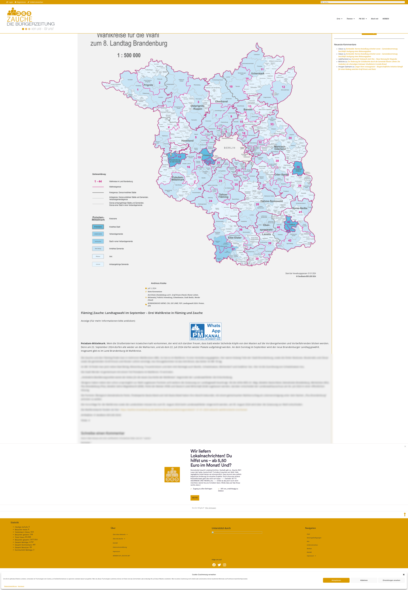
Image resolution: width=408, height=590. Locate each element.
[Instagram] (224, 565)
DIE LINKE (174, 303)
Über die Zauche (118, 539)
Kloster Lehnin (192, 295)
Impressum (21, 586)
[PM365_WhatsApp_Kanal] (205, 339)
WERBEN (385, 19)
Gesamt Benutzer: (22, 547)
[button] (404, 575)
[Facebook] (214, 565)
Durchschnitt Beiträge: (24, 550)
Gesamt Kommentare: (24, 545)
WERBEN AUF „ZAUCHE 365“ (121, 556)
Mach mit (374, 19)
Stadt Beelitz (189, 297)
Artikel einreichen (312, 545)
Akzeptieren (336, 580)
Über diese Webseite (119, 534)
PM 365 (362, 19)
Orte (338, 19)
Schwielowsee (178, 297)
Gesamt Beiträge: (22, 542)
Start (308, 534)
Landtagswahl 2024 (190, 303)
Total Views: (20, 537)
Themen (350, 19)
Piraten (201, 303)
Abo (308, 541)
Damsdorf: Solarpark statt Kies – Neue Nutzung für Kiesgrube (374, 59)
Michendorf (152, 297)
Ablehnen (364, 580)
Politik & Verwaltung (164, 297)
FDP (180, 303)
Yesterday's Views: (22, 532)
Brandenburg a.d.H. (163, 295)
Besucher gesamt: (22, 540)
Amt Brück (152, 295)
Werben (309, 549)
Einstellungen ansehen (391, 580)
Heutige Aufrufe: (22, 527)
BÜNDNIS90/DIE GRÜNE (157, 303)
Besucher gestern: (22, 534)
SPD (149, 306)
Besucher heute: (21, 529)
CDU (168, 303)
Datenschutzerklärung (10, 586)
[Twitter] (219, 565)
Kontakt (115, 543)
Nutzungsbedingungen (314, 538)
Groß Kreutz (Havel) (179, 295)
